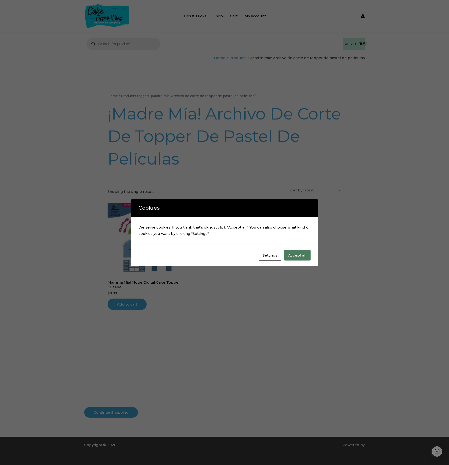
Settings (270, 255)
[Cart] (437, 451)
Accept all (297, 255)
